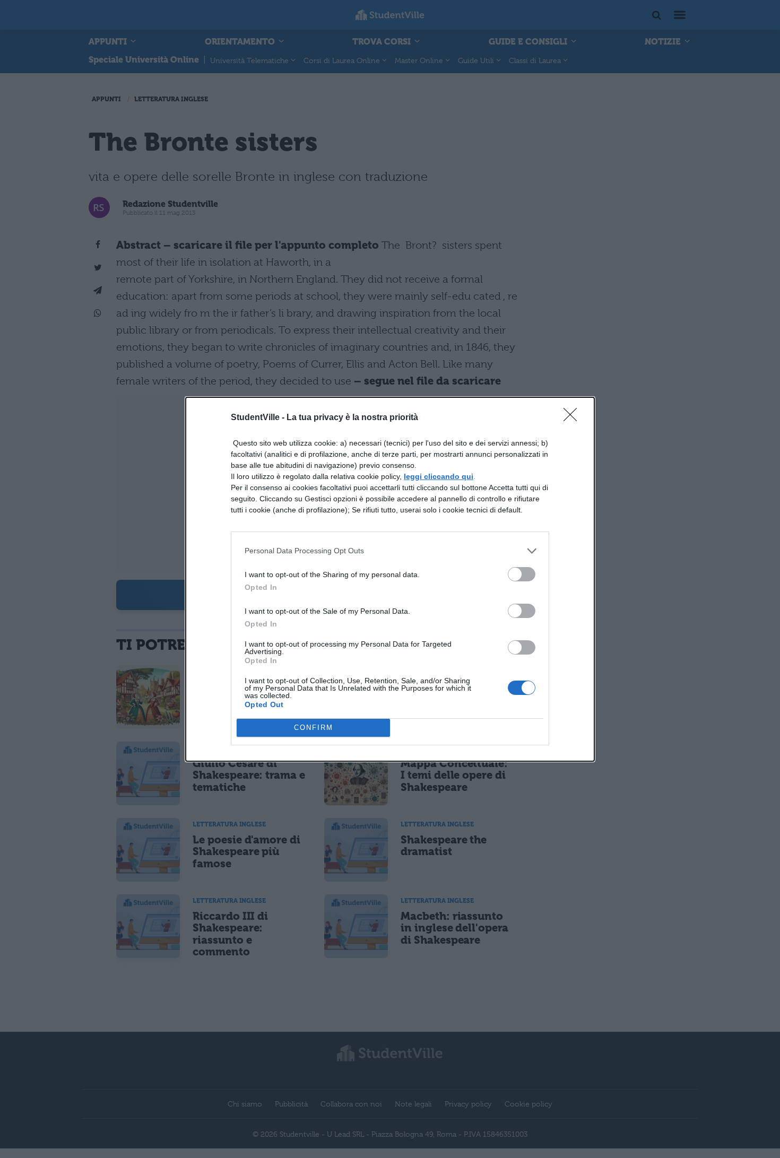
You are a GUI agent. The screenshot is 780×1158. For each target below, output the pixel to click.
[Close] (574, 418)
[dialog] (390, 579)
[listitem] (390, 550)
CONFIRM (313, 728)
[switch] (521, 574)
